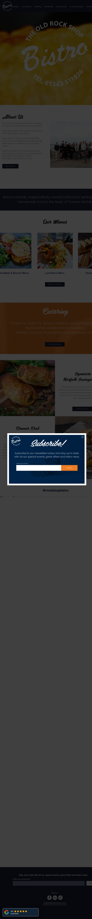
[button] (82, 437)
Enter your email (21, 463)
